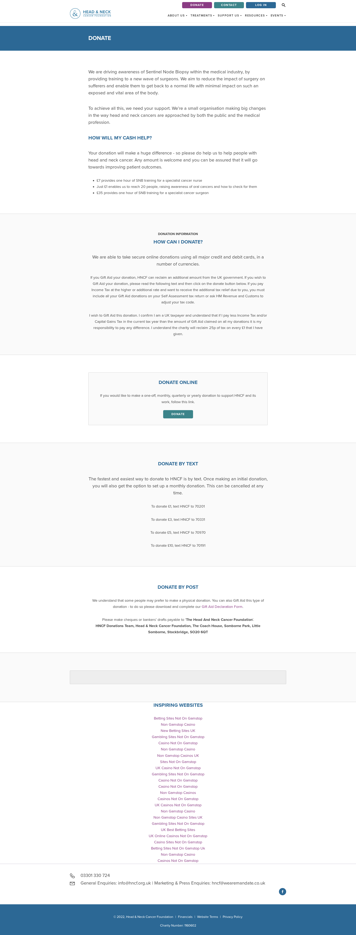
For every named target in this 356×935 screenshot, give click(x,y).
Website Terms (207, 917)
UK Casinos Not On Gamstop (178, 805)
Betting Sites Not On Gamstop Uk (178, 848)
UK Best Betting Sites (178, 829)
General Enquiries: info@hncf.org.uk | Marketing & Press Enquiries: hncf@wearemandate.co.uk (172, 883)
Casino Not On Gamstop (178, 743)
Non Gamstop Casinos (178, 792)
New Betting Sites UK (178, 730)
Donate (197, 5)
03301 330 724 (94, 875)
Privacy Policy (232, 917)
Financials (185, 917)
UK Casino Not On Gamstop (178, 768)
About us (176, 15)
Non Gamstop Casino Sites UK (178, 817)
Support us (228, 15)
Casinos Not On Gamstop (178, 799)
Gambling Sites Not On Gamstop (178, 737)
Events (277, 15)
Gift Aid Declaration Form (222, 606)
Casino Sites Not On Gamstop (178, 842)
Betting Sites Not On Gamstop (178, 718)
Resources (255, 15)
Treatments (201, 15)
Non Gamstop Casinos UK (178, 755)
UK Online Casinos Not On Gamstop (178, 836)
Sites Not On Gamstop (178, 761)
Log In (261, 5)
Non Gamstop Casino (178, 724)
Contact (229, 5)
